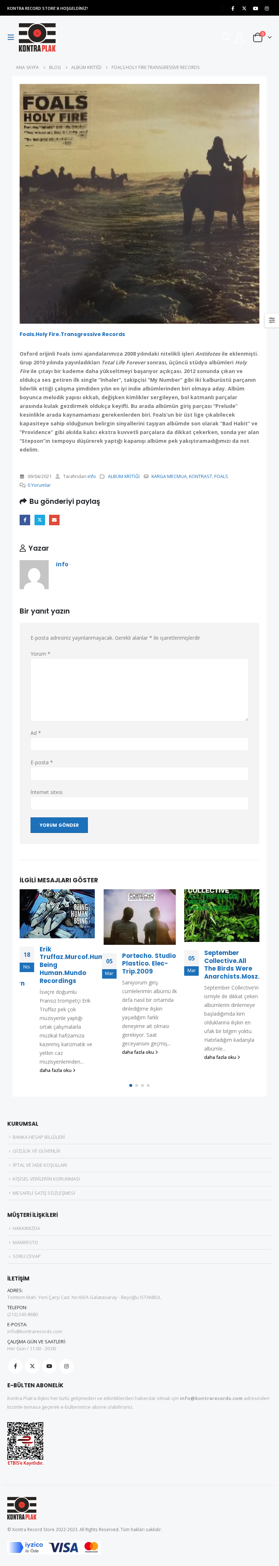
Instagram (66, 1366)
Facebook (25, 520)
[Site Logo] (37, 37)
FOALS (221, 476)
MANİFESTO (25, 1242)
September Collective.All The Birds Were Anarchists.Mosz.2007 (240, 964)
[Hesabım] (240, 38)
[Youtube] (255, 8)
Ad (36, 732)
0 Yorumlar (39, 485)
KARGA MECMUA (169, 476)
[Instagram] (266, 8)
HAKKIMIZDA (26, 1228)
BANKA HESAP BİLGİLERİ (39, 1137)
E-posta (54, 520)
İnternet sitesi (46, 792)
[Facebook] (233, 8)
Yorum (40, 653)
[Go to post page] (57, 913)
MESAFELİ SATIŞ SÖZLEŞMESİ (44, 1193)
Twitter (40, 520)
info (92, 476)
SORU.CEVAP (27, 1256)
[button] (13, 37)
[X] (244, 8)
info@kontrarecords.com (34, 1331)
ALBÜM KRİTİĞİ (124, 476)
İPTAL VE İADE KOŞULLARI (40, 1165)
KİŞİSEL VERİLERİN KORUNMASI (46, 1178)
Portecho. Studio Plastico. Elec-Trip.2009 (149, 963)
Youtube (49, 1366)
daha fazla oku (56, 1070)
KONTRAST (200, 476)
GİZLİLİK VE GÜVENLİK (37, 1151)
